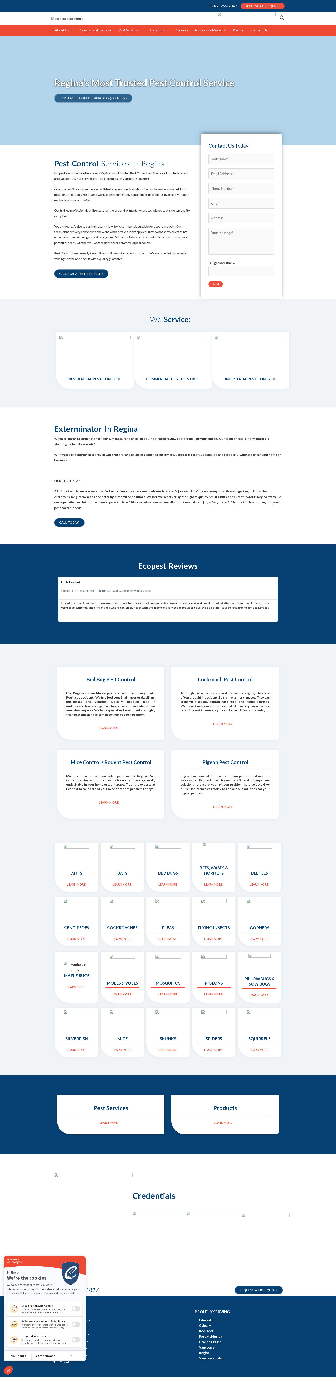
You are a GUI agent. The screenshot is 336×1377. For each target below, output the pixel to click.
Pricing (238, 30)
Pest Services (128, 30)
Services (111, 1107)
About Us (62, 30)
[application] (71, 30)
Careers (182, 30)
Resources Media (208, 30)
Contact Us (258, 30)
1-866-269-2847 (223, 6)
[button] (57, 599)
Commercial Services (95, 30)
